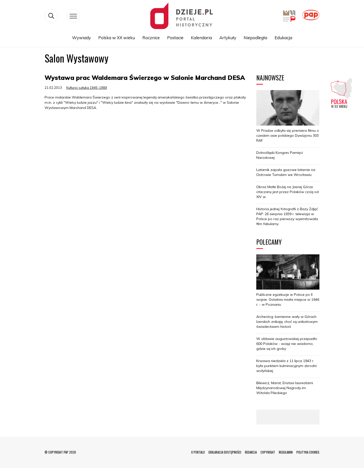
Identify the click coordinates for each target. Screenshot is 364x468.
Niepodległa (255, 37)
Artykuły (227, 37)
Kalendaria (201, 37)
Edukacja (283, 37)
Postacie (175, 37)
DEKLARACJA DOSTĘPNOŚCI (224, 452)
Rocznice (151, 37)
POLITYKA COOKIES (307, 452)
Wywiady (81, 37)
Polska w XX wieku (116, 37)
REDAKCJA (251, 452)
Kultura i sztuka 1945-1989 (86, 88)
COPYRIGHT (267, 452)
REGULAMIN (286, 452)
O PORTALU (198, 452)
